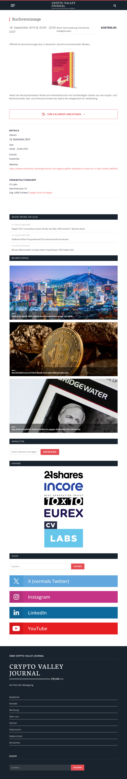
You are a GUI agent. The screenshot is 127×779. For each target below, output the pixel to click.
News (13, 314)
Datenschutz (15, 736)
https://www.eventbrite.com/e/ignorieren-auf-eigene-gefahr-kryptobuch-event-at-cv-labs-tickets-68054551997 (66, 168)
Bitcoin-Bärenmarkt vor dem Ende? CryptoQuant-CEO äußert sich (43, 249)
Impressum (15, 729)
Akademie (14, 697)
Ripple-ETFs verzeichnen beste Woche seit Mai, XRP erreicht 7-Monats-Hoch (48, 228)
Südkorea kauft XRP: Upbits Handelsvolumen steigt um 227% (42, 316)
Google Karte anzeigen (40, 192)
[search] (114, 5)
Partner (13, 723)
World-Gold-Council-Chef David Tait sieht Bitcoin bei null (40, 373)
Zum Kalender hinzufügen (64, 114)
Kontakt (13, 703)
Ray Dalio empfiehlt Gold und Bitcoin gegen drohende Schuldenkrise (46, 429)
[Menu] (13, 5)
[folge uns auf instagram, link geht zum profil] (63, 597)
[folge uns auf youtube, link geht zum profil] (63, 628)
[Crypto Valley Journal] (63, 5)
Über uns (14, 716)
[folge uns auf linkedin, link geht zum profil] (63, 613)
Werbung (14, 710)
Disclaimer (14, 742)
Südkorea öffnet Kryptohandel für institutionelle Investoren (40, 239)
